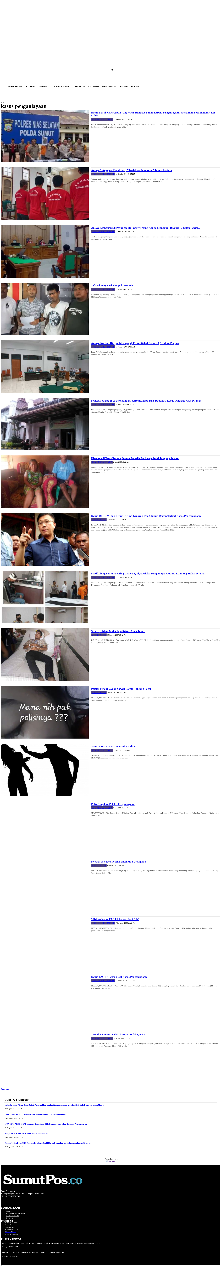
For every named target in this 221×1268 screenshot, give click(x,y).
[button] (112, 70)
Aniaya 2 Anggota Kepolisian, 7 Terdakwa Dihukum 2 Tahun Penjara (131, 170)
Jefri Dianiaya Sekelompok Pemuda (112, 285)
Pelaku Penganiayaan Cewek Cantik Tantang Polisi (121, 688)
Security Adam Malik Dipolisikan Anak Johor (118, 631)
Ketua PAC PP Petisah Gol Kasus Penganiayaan (119, 976)
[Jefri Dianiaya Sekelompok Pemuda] (45, 309)
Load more (5, 1089)
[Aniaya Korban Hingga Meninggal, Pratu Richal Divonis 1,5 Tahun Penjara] (45, 366)
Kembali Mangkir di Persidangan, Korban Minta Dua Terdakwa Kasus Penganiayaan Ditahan (146, 400)
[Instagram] (7, 1201)
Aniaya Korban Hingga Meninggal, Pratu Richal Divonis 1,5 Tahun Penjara (135, 343)
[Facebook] (2, 1201)
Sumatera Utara (102, 119)
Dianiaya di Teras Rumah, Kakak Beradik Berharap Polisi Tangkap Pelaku (135, 458)
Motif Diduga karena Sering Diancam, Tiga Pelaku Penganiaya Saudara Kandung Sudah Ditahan (148, 573)
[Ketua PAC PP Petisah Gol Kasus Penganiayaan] (45, 1000)
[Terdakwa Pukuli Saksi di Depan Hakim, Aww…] (45, 1058)
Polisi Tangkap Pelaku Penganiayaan (113, 804)
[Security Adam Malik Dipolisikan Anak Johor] (45, 654)
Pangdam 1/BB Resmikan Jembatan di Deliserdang (26, 1133)
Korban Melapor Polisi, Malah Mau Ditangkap (118, 861)
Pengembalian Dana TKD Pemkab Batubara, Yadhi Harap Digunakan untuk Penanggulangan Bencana (48, 1143)
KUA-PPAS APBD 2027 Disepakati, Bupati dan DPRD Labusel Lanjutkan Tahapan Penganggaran (46, 1124)
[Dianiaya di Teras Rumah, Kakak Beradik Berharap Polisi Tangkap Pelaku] (45, 481)
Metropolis (99, 520)
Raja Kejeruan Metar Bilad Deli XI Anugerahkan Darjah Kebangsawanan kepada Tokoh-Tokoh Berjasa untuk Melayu (54, 1105)
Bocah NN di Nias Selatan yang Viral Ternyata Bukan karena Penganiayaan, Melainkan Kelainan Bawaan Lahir (153, 114)
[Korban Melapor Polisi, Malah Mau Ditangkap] (45, 885)
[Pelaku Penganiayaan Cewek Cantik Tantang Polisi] (45, 712)
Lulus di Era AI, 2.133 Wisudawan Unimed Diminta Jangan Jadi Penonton (36, 1114)
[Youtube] (16, 1201)
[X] (11, 1201)
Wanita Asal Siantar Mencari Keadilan (113, 746)
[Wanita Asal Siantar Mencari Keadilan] (45, 770)
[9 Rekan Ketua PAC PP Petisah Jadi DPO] (45, 942)
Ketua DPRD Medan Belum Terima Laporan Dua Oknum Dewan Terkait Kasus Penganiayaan (146, 515)
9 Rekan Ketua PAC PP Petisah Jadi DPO (115, 919)
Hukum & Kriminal (103, 174)
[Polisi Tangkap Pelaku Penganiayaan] (45, 827)
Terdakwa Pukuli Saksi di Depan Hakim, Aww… (119, 1034)
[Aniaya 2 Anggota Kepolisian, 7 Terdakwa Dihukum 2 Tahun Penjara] (45, 193)
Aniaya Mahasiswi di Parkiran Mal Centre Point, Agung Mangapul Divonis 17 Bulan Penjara (145, 227)
